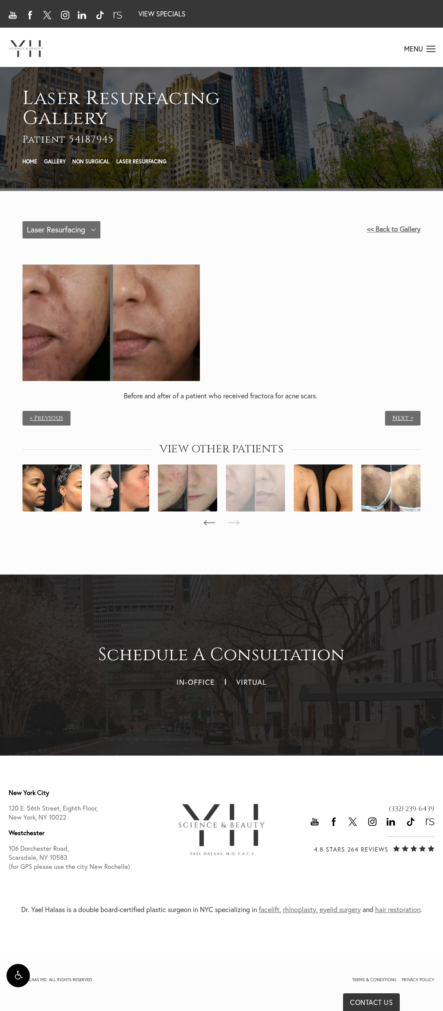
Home (29, 161)
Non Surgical (90, 161)
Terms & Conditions (374, 979)
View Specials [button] (162, 14)
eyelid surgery (340, 909)
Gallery (55, 161)
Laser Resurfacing (141, 161)
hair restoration (398, 909)
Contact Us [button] (371, 1002)
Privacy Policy (418, 979)
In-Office (196, 682)
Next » (402, 418)
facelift (269, 909)
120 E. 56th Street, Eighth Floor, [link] (53, 812)
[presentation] (209, 522)
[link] (411, 809)
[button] (18, 975)
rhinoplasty (299, 909)
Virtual (251, 682)
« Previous (46, 418)
